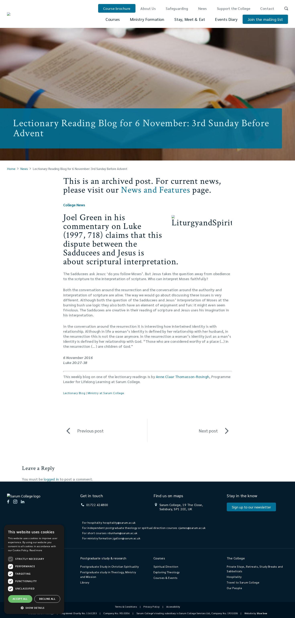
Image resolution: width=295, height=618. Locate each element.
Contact (267, 8)
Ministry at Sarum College (106, 393)
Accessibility (173, 606)
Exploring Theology (167, 572)
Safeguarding (177, 8)
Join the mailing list (265, 19)
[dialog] (34, 569)
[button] (34, 607)
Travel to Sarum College (243, 582)
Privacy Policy (151, 606)
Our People (234, 588)
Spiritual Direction (166, 566)
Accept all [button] (20, 599)
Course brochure (116, 8)
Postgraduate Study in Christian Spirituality (109, 566)
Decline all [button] (47, 599)
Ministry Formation (147, 19)
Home (11, 169)
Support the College (233, 8)
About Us (148, 8)
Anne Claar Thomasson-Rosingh (182, 376)
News (202, 8)
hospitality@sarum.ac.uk (119, 522)
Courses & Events (166, 577)
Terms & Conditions (126, 606)
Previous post (90, 430)
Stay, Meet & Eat (189, 19)
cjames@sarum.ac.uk (192, 528)
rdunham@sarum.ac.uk (122, 533)
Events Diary (226, 19)
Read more (36, 550)
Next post (208, 430)
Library (84, 582)
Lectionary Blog (74, 393)
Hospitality (234, 576)
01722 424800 (97, 505)
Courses (113, 19)
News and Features (155, 190)
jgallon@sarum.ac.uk (126, 538)
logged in (51, 479)
